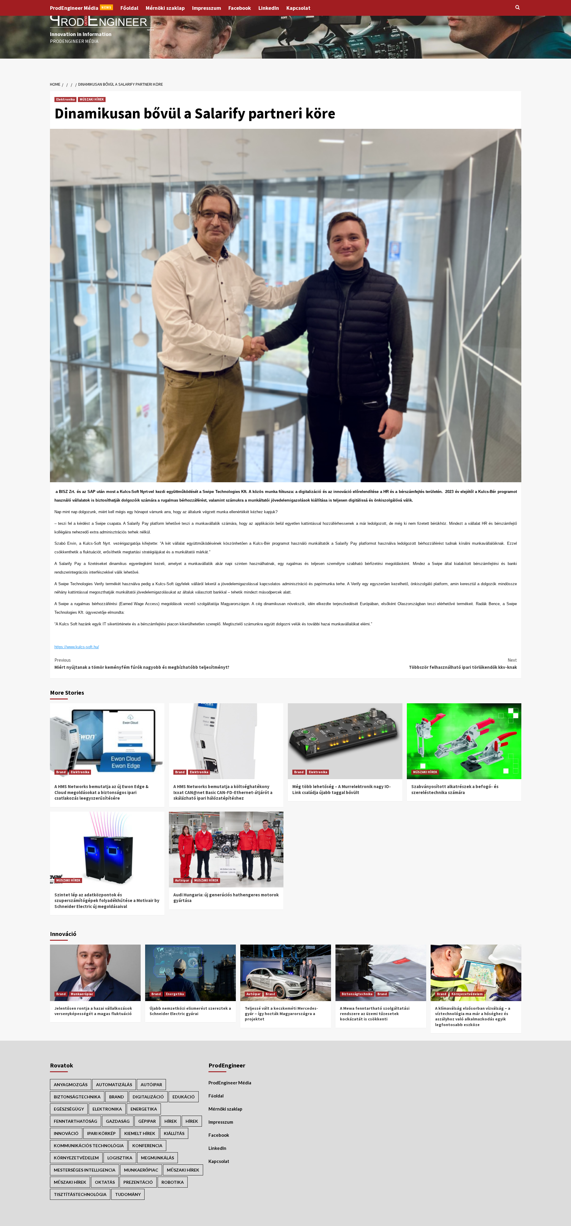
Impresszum (206, 7)
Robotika (172, 1182)
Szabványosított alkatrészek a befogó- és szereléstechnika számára (454, 789)
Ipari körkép (101, 1133)
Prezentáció (138, 1182)
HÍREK (170, 1121)
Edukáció (183, 1096)
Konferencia (147, 1145)
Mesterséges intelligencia (84, 1169)
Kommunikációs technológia (89, 1145)
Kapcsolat (298, 7)
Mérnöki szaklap (165, 7)
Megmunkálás (157, 1157)
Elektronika (65, 99)
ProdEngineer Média (81, 7)
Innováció (66, 1133)
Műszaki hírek (70, 1182)
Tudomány (128, 1194)
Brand (61, 772)
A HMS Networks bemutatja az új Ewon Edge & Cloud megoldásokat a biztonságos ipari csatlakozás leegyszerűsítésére (101, 792)
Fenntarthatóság (75, 1121)
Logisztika (119, 1157)
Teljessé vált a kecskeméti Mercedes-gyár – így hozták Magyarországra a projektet (281, 1014)
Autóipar (182, 880)
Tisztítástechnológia (80, 1194)
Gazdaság (118, 1121)
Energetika (175, 994)
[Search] (517, 7)
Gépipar (147, 1121)
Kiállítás (174, 1133)
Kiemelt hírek (139, 1133)
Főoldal (129, 7)
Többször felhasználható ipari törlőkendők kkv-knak (463, 663)
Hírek (192, 1121)
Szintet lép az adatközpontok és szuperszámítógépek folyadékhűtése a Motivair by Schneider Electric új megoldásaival (106, 900)
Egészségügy (69, 1108)
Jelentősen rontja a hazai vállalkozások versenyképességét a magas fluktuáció (93, 1011)
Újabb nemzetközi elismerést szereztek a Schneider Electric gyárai (190, 1011)
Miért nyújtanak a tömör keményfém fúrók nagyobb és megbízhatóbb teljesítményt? (141, 663)
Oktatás (105, 1182)
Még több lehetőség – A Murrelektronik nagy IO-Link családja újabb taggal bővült (341, 789)
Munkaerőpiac (82, 994)
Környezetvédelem (467, 994)
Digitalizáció (148, 1096)
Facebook (239, 7)
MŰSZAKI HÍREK (92, 99)
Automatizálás (114, 1084)
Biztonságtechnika (357, 994)
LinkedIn (268, 7)
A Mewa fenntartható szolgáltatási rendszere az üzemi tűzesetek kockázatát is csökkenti (375, 1014)
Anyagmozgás (70, 1084)
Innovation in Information (81, 34)
